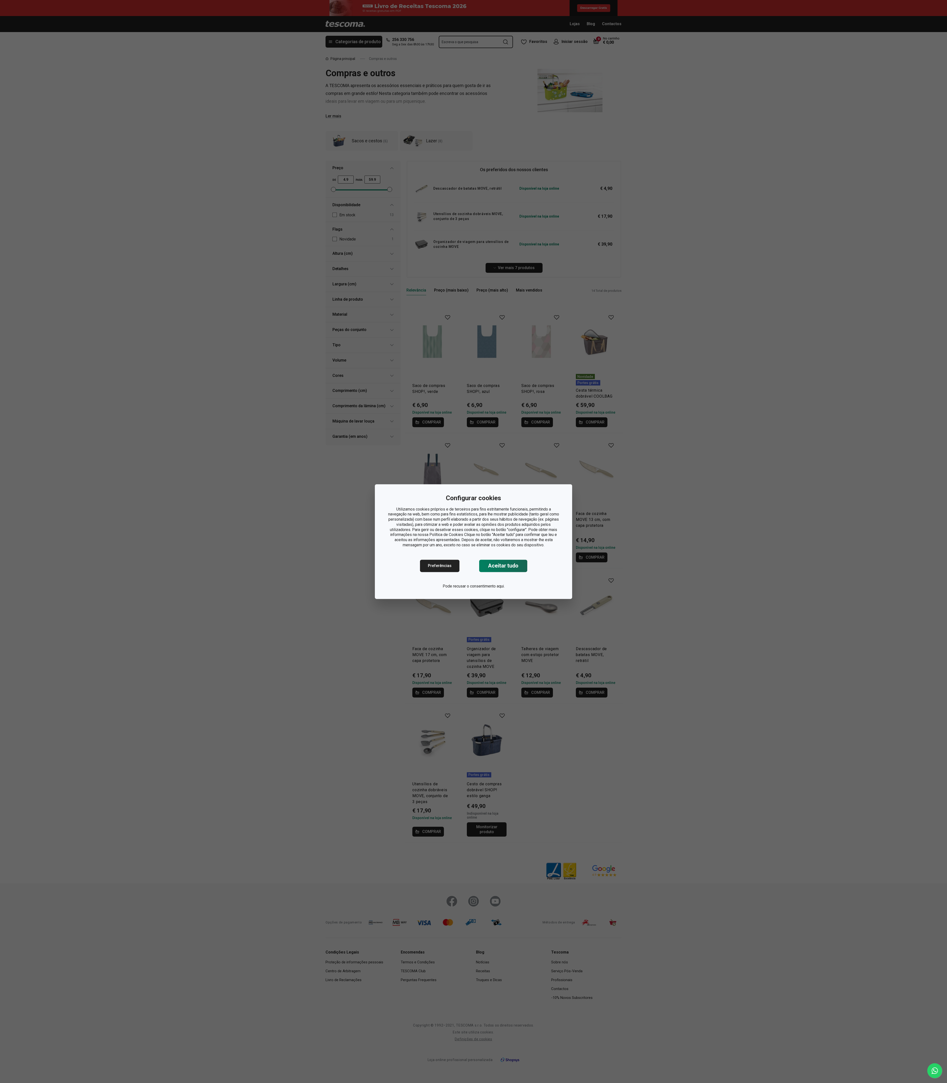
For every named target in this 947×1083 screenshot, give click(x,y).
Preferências (440, 565)
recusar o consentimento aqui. (479, 586)
